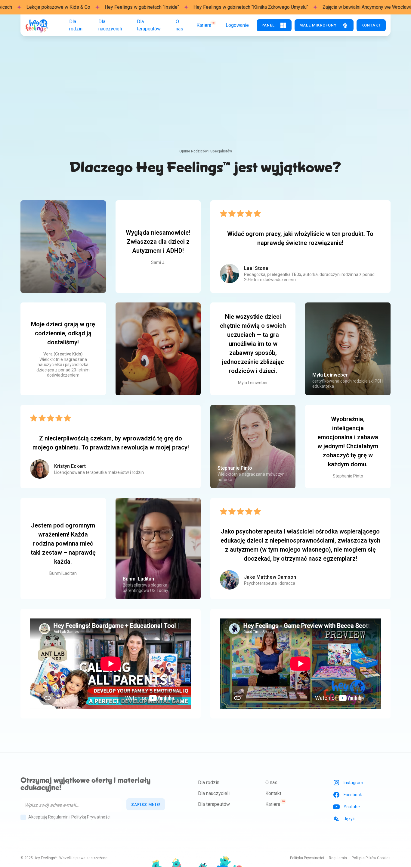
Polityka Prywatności (307, 858)
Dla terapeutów (214, 804)
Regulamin (338, 858)
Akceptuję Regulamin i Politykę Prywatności (69, 817)
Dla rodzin (208, 782)
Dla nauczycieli (214, 793)
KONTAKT (371, 25)
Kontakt (273, 793)
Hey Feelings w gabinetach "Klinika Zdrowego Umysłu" (216, 7)
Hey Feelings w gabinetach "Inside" (107, 7)
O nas (271, 782)
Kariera (272, 804)
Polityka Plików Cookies (371, 858)
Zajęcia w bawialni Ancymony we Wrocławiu (333, 7)
